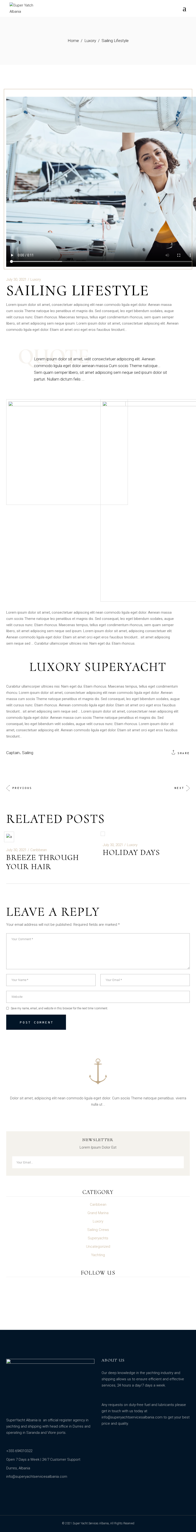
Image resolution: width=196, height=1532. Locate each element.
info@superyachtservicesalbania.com (132, 1417)
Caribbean (38, 850)
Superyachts (98, 1238)
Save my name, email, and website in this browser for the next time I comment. (59, 1008)
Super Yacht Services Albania (91, 1523)
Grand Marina (98, 1213)
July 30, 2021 (16, 279)
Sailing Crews (98, 1230)
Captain (13, 752)
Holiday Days (131, 852)
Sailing (27, 752)
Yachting (98, 1255)
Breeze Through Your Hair (42, 862)
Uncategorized (98, 1246)
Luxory (90, 40)
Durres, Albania (18, 1468)
